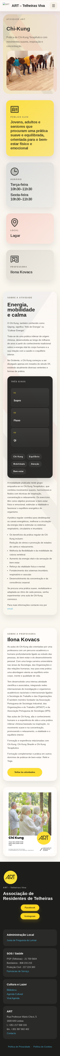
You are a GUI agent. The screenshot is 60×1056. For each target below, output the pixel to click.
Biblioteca (11, 990)
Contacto (11, 1033)
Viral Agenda (13, 998)
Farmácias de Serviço (18, 971)
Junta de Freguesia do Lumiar (22, 940)
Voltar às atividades (24, 772)
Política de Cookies (42, 1046)
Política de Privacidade (19, 1046)
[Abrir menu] (53, 5)
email (10, 608)
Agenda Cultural (15, 994)
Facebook (30, 907)
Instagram (29, 916)
